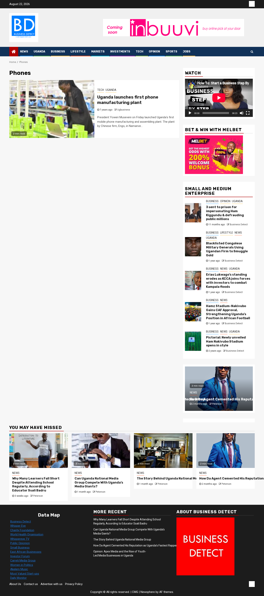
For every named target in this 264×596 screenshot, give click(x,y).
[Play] (190, 113)
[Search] (252, 51)
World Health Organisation (26, 534)
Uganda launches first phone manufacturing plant (127, 100)
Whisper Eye (18, 526)
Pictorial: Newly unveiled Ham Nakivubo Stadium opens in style (226, 341)
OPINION (154, 51)
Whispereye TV (19, 539)
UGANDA (39, 51)
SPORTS (171, 51)
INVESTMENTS (120, 51)
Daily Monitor (18, 578)
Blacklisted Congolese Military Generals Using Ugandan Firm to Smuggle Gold (227, 249)
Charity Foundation (22, 530)
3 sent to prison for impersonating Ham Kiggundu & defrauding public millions (225, 213)
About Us (15, 584)
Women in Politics (21, 565)
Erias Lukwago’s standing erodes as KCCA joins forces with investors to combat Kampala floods (228, 280)
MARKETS (98, 51)
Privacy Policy (74, 584)
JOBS (186, 51)
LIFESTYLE (78, 51)
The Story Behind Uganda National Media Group (175, 478)
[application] (219, 98)
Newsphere (148, 592)
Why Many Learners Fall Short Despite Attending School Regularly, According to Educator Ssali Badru (36, 484)
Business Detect (239, 224)
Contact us (31, 584)
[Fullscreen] (248, 113)
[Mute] (242, 113)
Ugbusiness (123, 109)
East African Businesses (25, 552)
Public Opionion (20, 543)
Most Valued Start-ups (24, 573)
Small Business (20, 547)
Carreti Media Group (23, 560)
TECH (139, 51)
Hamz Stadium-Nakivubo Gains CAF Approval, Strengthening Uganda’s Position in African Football (228, 312)
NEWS (24, 51)
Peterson (217, 404)
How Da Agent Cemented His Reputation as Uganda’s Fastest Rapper (135, 545)
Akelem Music (19, 569)
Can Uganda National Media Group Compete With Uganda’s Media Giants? (99, 482)
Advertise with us (51, 584)
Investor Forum (20, 556)
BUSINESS (58, 51)
